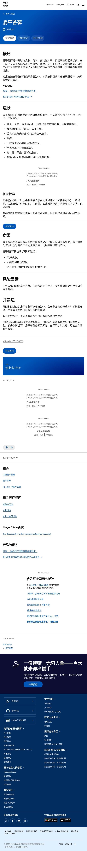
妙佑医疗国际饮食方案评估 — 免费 (42, 616)
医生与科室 (38, 38)
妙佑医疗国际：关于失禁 (38, 605)
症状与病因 (9, 38)
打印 (11, 447)
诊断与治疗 (24, 38)
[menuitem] (10, 38)
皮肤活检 (7, 510)
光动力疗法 (8, 504)
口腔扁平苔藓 (9, 474)
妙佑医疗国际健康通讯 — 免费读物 (42, 621)
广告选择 (41, 185)
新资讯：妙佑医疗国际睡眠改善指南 (43, 593)
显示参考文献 (9, 457)
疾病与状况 (10, 14)
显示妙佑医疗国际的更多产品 (16, 96)
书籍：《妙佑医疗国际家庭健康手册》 (20, 91)
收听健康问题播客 (35, 599)
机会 (34, 185)
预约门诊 (10, 29)
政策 (28, 185)
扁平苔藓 (12, 22)
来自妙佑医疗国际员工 (13, 341)
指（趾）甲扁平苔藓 (12, 487)
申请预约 (9, 226)
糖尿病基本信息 (34, 610)
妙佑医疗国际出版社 (40, 585)
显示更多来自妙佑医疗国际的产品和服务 (21, 557)
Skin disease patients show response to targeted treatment (27, 534)
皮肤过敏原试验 (10, 516)
